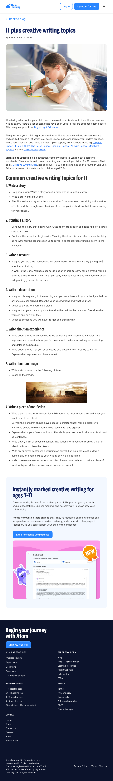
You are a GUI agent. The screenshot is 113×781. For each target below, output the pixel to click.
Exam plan (10, 671)
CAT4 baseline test (14, 693)
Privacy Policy (80, 766)
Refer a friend (12, 740)
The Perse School (40, 146)
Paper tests (11, 662)
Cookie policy (64, 697)
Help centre (63, 674)
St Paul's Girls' (22, 146)
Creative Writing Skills (25, 164)
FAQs (60, 678)
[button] (103, 6)
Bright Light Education (46, 127)
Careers (9, 732)
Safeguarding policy (67, 701)
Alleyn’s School (79, 146)
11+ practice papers (15, 675)
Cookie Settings (65, 709)
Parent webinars (65, 670)
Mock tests (11, 667)
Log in (8, 720)
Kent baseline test (14, 701)
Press (8, 736)
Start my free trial (18, 644)
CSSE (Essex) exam (34, 149)
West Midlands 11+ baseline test (21, 705)
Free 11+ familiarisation (68, 661)
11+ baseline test (14, 688)
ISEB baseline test (14, 697)
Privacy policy (64, 693)
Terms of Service (99, 766)
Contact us (11, 728)
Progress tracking (14, 658)
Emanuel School (60, 146)
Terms (61, 688)
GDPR (60, 705)
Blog (60, 657)
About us (10, 724)
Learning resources (67, 665)
